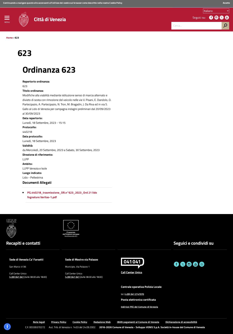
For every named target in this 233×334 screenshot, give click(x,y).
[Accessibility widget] (7, 326)
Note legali (39, 322)
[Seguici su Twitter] (222, 18)
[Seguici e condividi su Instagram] (189, 264)
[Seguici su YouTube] (227, 18)
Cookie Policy (115, 2)
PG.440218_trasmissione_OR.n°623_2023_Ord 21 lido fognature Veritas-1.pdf (62, 194)
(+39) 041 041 (16, 277)
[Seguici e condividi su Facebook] (176, 264)
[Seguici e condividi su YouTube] (195, 264)
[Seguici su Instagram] (216, 18)
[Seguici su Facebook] (211, 18)
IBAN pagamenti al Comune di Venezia (138, 322)
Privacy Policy (58, 322)
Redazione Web (102, 322)
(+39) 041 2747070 (134, 294)
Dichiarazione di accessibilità (181, 322)
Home (9, 38)
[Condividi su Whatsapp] (201, 264)
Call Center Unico (131, 272)
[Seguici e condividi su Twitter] (182, 264)
